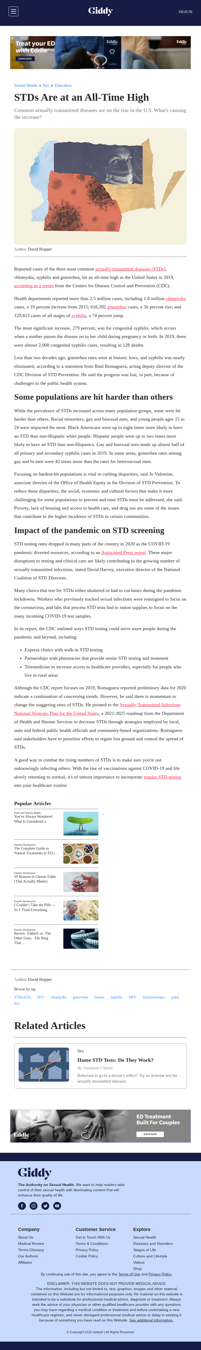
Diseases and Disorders (153, 1243)
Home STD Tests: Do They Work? (115, 1060)
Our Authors (28, 1256)
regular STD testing (162, 777)
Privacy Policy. (160, 1274)
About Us (25, 1237)
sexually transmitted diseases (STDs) (130, 269)
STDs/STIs (22, 997)
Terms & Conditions (92, 1243)
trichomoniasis (154, 997)
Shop (137, 1269)
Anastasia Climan (98, 1068)
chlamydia (176, 298)
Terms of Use (129, 1274)
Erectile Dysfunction (25, 844)
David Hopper (40, 249)
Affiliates (25, 1262)
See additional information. (151, 1320)
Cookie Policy (87, 1256)
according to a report (34, 285)
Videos (138, 1262)
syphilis (78, 315)
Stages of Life (144, 1250)
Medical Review (31, 1243)
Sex (46, 85)
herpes (99, 997)
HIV (40, 997)
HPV (132, 997)
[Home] (100, 11)
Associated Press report (123, 552)
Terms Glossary (31, 1250)
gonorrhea (116, 306)
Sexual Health (25, 85)
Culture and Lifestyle (150, 1256)
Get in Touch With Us (93, 1237)
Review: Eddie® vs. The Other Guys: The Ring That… (32, 938)
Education (63, 85)
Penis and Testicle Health (27, 812)
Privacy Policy (87, 1250)
